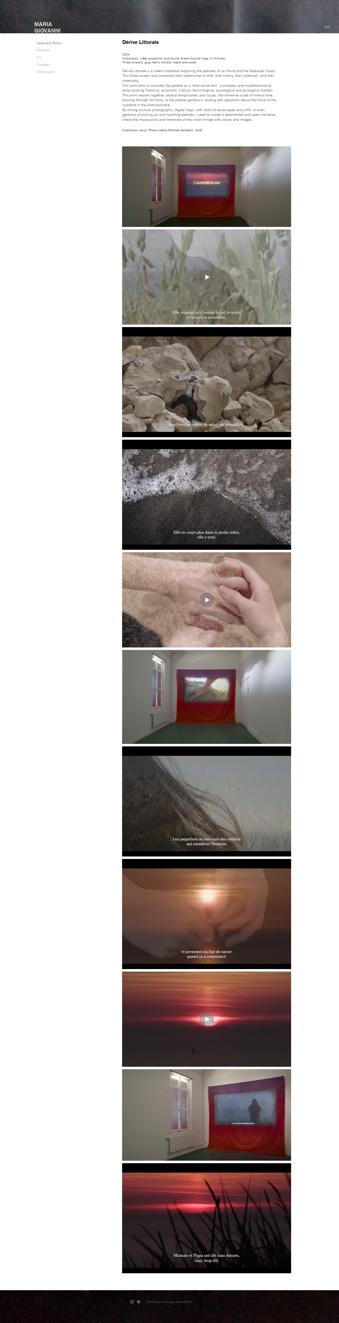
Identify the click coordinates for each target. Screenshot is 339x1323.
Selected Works (49, 43)
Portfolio (43, 50)
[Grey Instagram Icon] (132, 1302)
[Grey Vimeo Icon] (138, 1302)
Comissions (46, 72)
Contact (43, 64)
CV (39, 57)
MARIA (43, 24)
